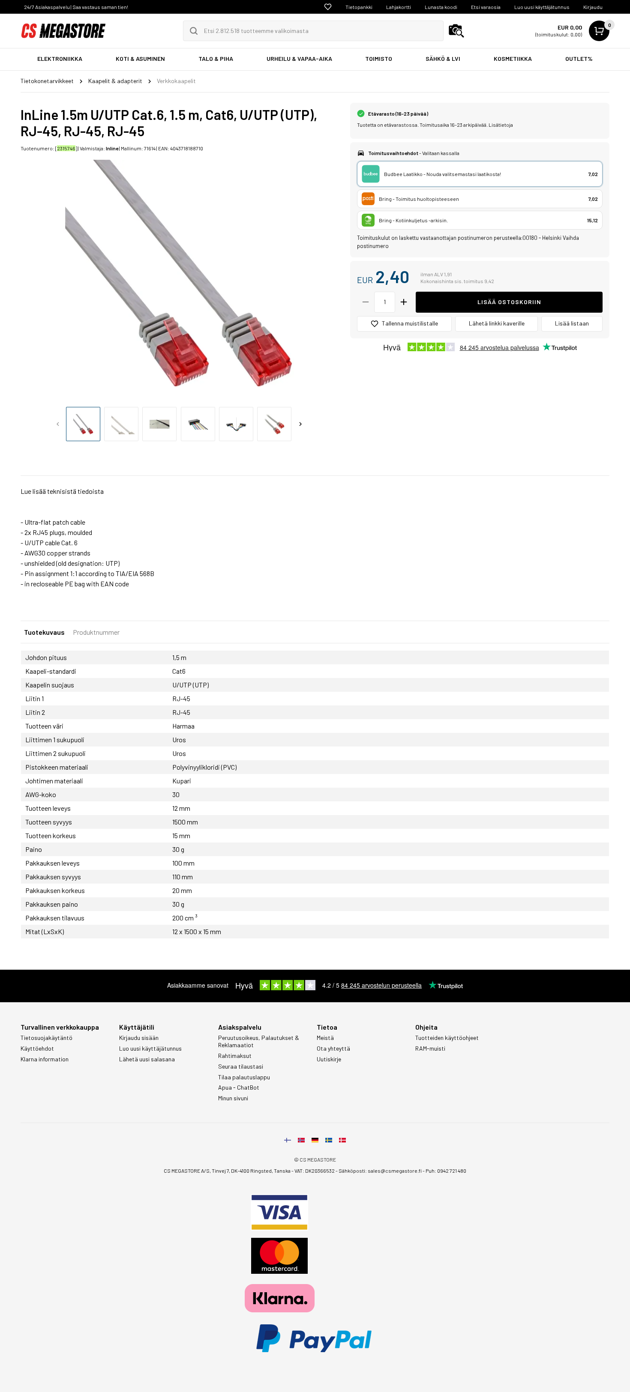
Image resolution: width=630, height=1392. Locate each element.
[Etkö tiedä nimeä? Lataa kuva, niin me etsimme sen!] (456, 30)
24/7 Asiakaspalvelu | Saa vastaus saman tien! (76, 7)
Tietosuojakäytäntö (46, 1037)
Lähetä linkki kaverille (497, 323)
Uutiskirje (329, 1059)
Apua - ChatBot (238, 1087)
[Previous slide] (57, 424)
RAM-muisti (430, 1048)
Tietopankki (358, 7)
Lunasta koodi (441, 7)
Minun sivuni (233, 1098)
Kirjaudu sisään (139, 1037)
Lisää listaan (572, 323)
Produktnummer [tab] (96, 632)
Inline (112, 148)
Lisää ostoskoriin (509, 301)
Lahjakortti (398, 7)
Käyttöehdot (37, 1048)
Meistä (325, 1037)
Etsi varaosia (486, 7)
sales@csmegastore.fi (395, 1171)
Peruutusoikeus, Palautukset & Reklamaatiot (258, 1041)
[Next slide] (300, 424)
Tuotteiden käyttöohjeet (447, 1037)
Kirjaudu (593, 7)
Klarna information (45, 1059)
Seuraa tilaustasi (240, 1066)
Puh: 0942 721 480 (446, 1171)
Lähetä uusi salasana (147, 1059)
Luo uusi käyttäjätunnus (542, 7)
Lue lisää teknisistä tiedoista (62, 491)
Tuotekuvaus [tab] (44, 632)
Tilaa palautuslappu (244, 1077)
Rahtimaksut (235, 1055)
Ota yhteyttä (333, 1048)
